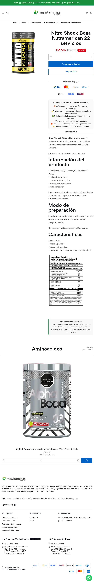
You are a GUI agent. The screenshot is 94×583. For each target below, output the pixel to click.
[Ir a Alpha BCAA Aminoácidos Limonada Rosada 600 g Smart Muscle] (47, 401)
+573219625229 (57, 544)
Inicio (15, 23)
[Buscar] (7, 13)
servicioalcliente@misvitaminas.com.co (76, 517)
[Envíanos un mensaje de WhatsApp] (89, 578)
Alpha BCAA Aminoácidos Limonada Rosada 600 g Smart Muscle (47, 449)
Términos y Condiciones (11, 524)
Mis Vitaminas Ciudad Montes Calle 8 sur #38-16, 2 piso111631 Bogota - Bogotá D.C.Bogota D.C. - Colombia (17, 550)
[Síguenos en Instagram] (11, 505)
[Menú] (3, 13)
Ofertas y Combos (9, 517)
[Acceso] (86, 13)
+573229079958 (11, 544)
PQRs (32, 521)
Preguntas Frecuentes (10, 527)
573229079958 (67, 521)
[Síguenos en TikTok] (15, 505)
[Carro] (91, 13)
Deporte (24, 23)
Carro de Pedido (8, 521)
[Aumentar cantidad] (91, 57)
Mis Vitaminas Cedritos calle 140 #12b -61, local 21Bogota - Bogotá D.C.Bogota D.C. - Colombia (61, 550)
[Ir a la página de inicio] (47, 12)
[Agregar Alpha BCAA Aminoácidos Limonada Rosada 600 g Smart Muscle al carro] (86, 460)
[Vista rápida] (90, 401)
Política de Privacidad (10, 531)
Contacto (34, 517)
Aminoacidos (36, 23)
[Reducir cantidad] (51, 57)
